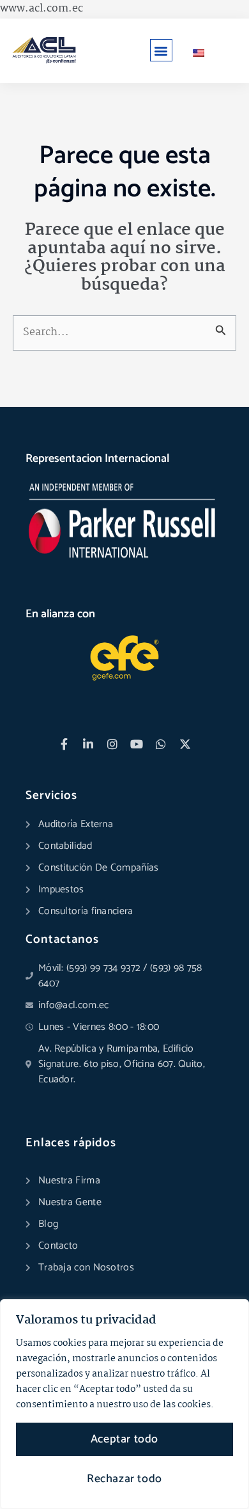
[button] (161, 50)
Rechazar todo (124, 1479)
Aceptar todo (124, 1439)
